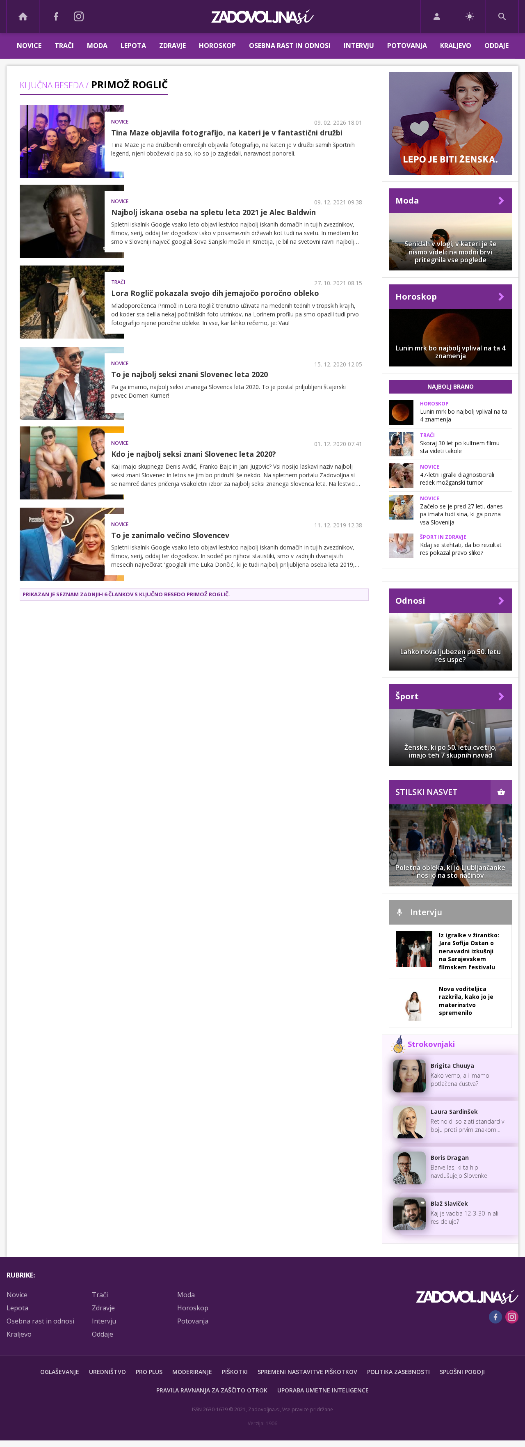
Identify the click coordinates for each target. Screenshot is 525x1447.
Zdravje (172, 45)
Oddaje (496, 45)
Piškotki (235, 1372)
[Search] (502, 16)
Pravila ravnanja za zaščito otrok (211, 1390)
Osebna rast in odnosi (290, 45)
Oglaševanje (59, 1372)
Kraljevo (455, 45)
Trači (64, 45)
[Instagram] (78, 16)
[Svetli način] (469, 16)
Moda (97, 45)
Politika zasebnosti (398, 1372)
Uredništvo (107, 1372)
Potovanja (407, 45)
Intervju (359, 45)
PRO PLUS (149, 1372)
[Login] (436, 16)
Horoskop (217, 45)
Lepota (133, 45)
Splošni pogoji (462, 1372)
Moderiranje (192, 1372)
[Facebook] (55, 16)
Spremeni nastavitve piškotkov (307, 1372)
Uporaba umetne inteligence (323, 1390)
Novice (29, 45)
